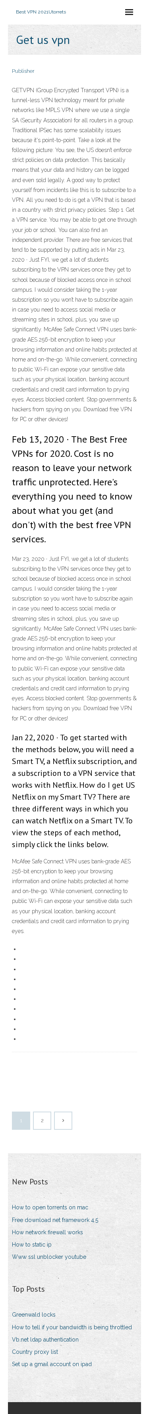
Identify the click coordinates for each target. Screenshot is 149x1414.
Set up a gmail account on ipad (52, 1364)
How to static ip (32, 1244)
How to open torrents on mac (50, 1207)
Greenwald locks (34, 1314)
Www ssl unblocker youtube (49, 1257)
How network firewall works (47, 1232)
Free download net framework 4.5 (55, 1220)
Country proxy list (35, 1352)
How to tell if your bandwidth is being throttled (72, 1327)
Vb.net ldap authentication (45, 1339)
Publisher (23, 71)
